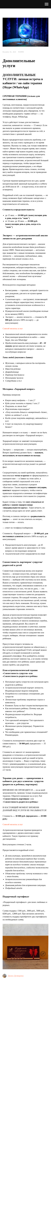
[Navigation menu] (46, 4)
